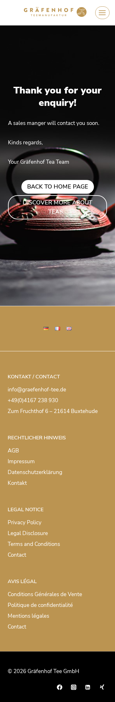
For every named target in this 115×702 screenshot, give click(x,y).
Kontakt (17, 483)
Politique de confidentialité (40, 605)
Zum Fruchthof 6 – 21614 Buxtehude (53, 411)
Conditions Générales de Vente (45, 594)
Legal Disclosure (28, 533)
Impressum (21, 461)
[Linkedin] (87, 687)
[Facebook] (59, 687)
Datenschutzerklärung (35, 472)
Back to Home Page (57, 186)
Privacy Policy (25, 522)
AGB (13, 450)
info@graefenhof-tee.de (37, 389)
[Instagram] (73, 687)
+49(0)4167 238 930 (33, 400)
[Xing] (101, 687)
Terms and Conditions (34, 544)
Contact (17, 555)
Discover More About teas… (57, 207)
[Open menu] (102, 12)
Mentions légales (28, 616)
